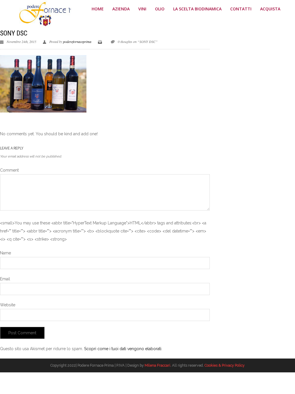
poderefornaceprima (77, 41)
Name (5, 253)
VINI (142, 9)
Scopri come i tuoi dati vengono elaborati (122, 348)
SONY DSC (13, 33)
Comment (9, 170)
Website (7, 305)
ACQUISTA (270, 9)
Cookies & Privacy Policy (225, 365)
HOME (98, 9)
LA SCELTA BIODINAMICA (197, 9)
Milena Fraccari (157, 365)
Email (5, 279)
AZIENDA (121, 9)
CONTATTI (240, 9)
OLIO (159, 9)
